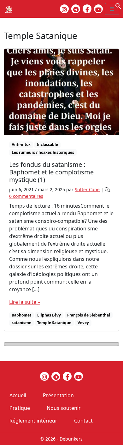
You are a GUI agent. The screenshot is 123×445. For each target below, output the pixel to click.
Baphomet (21, 315)
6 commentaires (26, 196)
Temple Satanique (54, 322)
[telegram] (75, 8)
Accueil (17, 395)
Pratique (19, 407)
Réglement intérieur (33, 420)
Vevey (83, 322)
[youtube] (98, 8)
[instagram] (64, 8)
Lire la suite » (24, 301)
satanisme (21, 322)
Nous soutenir (64, 407)
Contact (83, 420)
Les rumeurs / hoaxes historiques (43, 152)
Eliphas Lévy (49, 315)
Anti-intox (21, 144)
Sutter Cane (87, 189)
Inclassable (47, 144)
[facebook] (87, 8)
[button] (118, 5)
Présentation (58, 395)
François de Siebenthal (88, 315)
